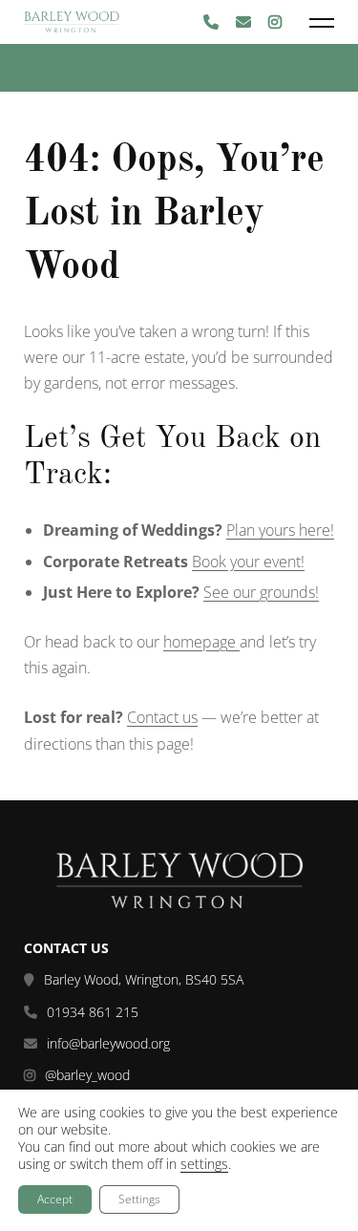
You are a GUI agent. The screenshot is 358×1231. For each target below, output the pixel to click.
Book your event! (248, 561)
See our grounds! (261, 592)
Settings (139, 1199)
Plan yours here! (280, 530)
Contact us (162, 717)
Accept (55, 1199)
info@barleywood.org (108, 1043)
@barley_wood (87, 1075)
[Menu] (321, 22)
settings (204, 1164)
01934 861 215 (92, 1012)
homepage (201, 641)
